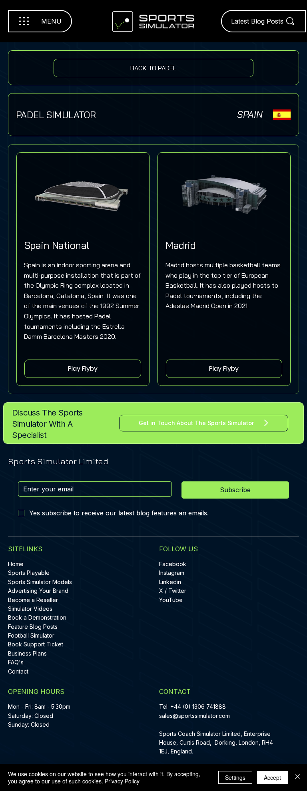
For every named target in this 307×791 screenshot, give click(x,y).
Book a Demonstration (37, 617)
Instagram (171, 572)
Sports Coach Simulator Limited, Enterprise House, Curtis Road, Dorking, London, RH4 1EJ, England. (216, 742)
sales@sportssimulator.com (194, 715)
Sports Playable (29, 572)
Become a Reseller (33, 599)
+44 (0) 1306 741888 (198, 706)
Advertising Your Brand (38, 590)
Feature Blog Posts (33, 626)
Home (16, 563)
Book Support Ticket (35, 644)
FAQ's (16, 662)
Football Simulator (31, 635)
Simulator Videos (30, 608)
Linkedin (170, 581)
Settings (235, 777)
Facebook (172, 563)
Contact (18, 671)
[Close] (297, 777)
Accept (272, 777)
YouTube (171, 599)
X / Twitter (172, 590)
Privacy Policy (122, 781)
